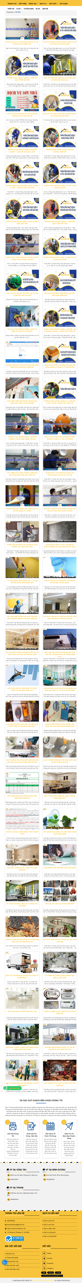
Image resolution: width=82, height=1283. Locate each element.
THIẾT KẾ (11, 9)
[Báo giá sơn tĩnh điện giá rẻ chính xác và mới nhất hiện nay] (59, 64)
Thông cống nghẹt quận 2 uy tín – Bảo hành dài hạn (60, 187)
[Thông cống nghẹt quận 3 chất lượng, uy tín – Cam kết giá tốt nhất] (22, 172)
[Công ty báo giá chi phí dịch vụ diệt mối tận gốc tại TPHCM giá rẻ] (22, 926)
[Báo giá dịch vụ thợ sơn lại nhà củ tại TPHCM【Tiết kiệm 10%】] (22, 28)
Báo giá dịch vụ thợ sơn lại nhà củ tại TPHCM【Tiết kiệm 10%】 (22, 43)
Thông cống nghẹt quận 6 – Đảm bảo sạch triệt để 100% (59, 222)
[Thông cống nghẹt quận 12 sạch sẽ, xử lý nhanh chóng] (59, 244)
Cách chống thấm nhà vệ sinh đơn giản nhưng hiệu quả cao (59, 761)
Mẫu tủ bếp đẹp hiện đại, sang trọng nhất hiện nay (59, 797)
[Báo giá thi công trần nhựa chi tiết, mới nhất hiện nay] (59, 280)
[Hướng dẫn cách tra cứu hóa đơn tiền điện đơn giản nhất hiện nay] (22, 352)
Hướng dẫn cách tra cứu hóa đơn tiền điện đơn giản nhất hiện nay (22, 366)
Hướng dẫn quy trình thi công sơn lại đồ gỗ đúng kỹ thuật (22, 510)
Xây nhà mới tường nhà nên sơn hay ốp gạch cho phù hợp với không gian (22, 653)
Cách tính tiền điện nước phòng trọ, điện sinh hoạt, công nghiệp (22, 402)
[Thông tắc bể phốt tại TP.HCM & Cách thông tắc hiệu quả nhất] (22, 531)
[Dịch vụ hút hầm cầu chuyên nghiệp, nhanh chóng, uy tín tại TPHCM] (59, 423)
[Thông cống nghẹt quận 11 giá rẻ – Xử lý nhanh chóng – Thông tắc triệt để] (59, 316)
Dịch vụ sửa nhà (49, 1221)
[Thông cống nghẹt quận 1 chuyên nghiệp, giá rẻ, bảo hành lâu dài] (22, 423)
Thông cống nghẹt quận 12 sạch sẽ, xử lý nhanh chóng (59, 258)
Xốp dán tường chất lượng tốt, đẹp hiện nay (22, 869)
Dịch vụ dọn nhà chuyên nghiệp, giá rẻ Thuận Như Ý (22, 1084)
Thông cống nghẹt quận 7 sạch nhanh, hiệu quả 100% (22, 222)
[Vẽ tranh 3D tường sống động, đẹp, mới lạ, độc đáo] (59, 962)
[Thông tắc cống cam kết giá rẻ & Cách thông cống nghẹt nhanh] (22, 244)
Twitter (49, 1253)
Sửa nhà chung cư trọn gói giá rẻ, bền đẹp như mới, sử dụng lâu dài (59, 617)
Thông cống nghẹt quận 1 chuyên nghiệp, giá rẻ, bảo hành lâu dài (22, 438)
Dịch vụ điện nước (49, 1228)
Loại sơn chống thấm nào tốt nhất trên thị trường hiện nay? (22, 689)
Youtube (49, 1258)
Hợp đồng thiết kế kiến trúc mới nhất (60, 868)
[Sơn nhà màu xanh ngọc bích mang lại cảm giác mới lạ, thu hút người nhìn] (59, 675)
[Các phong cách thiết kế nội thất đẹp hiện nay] (59, 1070)
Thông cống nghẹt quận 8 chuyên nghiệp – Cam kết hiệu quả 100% (22, 151)
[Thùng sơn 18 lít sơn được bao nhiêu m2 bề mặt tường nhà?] (59, 567)
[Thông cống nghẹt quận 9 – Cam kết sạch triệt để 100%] (22, 64)
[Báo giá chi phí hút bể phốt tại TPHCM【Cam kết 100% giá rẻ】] (22, 280)
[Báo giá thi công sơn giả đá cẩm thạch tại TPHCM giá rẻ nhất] (59, 100)
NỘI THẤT (53, 3)
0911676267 (14, 1179)
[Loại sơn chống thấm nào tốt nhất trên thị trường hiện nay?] (22, 675)
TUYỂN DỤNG (29, 9)
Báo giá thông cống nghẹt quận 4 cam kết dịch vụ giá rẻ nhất (59, 43)
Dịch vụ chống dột (49, 1232)
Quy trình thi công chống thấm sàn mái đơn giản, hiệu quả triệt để (22, 474)
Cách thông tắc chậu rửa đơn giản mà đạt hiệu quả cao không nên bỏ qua (22, 761)
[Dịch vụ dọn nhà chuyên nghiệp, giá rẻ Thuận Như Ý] (22, 1070)
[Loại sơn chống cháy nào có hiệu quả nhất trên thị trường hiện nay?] (22, 711)
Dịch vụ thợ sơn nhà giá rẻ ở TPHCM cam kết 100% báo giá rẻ (22, 115)
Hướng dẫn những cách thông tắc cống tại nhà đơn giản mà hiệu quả (59, 725)
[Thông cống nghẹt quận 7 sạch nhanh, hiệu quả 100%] (22, 208)
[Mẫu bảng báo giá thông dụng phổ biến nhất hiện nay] (22, 782)
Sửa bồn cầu (10, 1254)
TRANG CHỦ (12, 3)
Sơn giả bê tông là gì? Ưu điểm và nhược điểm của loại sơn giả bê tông (60, 546)
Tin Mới (58, 1272)
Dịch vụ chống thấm (50, 1236)
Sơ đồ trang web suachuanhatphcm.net (52, 1276)
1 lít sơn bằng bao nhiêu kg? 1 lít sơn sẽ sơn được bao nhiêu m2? (22, 582)
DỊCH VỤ (43, 3)
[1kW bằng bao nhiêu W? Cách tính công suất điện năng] (59, 818)
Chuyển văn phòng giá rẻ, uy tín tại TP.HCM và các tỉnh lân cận (60, 1048)
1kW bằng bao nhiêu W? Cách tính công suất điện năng (59, 833)
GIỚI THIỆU (23, 3)
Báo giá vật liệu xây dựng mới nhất (60, 904)
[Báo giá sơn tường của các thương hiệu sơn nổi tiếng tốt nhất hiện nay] (22, 603)
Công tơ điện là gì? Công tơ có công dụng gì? (60, 1012)
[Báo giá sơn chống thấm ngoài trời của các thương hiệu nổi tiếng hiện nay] (59, 639)
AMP (44, 1272)
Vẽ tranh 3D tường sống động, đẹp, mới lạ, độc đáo (60, 976)
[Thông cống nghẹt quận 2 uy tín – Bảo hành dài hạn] (59, 172)
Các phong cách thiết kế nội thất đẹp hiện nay (60, 1084)
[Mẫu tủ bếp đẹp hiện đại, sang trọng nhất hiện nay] (59, 782)
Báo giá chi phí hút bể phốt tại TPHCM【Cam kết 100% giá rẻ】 (22, 294)
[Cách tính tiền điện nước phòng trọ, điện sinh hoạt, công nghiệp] (22, 388)
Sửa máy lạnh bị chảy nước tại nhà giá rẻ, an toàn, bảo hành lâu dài (60, 510)
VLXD (18, 9)
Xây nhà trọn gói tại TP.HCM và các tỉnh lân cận (59, 940)
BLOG (38, 9)
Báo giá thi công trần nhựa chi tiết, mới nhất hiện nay (59, 294)
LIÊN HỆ (45, 9)
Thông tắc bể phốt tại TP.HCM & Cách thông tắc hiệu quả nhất (22, 546)
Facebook (50, 1263)
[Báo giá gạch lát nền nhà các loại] (22, 998)
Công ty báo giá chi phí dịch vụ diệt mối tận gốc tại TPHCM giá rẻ (22, 940)
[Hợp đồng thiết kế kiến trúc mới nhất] (59, 854)
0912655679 (50, 1179)
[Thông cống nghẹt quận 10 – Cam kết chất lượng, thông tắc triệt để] (59, 388)
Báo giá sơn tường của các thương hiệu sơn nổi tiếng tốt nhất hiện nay (22, 617)
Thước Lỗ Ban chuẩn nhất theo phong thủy (22, 833)
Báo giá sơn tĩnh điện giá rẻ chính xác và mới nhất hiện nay (60, 79)
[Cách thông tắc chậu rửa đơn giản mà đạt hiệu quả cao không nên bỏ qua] (22, 747)
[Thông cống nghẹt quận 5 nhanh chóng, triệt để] (59, 136)
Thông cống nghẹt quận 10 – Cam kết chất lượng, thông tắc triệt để (60, 402)
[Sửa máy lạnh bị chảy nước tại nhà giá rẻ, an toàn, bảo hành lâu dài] (59, 495)
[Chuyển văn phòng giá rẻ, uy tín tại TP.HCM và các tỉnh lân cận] (59, 1034)
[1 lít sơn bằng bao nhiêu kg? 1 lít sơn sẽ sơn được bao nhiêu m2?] (22, 567)
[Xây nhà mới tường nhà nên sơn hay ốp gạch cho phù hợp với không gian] (22, 639)
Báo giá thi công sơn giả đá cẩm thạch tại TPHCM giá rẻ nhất (59, 115)
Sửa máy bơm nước (12, 1265)
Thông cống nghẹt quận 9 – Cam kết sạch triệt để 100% (22, 79)
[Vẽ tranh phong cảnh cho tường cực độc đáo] (22, 890)
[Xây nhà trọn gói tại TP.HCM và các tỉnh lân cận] (59, 926)
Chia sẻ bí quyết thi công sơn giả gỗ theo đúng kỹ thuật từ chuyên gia (59, 366)
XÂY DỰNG (64, 3)
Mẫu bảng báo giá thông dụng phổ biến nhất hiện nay (22, 797)
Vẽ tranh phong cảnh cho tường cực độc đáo (22, 905)
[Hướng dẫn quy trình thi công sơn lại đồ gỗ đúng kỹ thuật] (22, 495)
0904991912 (14, 1199)
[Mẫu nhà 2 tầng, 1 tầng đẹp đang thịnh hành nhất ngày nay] (22, 1034)
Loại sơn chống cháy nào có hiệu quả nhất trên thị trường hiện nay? (22, 725)
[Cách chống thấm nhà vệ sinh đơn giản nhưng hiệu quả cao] (59, 747)
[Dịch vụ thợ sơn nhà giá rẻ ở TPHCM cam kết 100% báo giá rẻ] (22, 100)
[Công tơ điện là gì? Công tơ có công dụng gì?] (59, 998)
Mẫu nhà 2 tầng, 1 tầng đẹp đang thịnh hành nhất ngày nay (22, 1048)
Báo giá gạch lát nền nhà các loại (22, 1011)
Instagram (50, 1268)
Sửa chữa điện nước (12, 1269)
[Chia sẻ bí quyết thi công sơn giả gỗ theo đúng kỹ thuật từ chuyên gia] (59, 352)
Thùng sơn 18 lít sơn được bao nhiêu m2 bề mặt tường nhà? (59, 582)
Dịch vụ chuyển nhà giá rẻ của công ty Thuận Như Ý (22, 976)
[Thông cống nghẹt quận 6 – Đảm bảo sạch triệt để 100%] (59, 208)
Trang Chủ (10, 12)
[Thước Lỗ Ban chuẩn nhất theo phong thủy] (22, 818)
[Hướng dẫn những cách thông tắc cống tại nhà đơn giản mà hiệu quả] (59, 711)
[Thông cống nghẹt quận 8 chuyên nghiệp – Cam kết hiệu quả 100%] (22, 136)
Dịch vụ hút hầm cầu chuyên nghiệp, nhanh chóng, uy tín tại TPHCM (59, 438)
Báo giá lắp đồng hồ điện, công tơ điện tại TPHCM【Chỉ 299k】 (22, 330)
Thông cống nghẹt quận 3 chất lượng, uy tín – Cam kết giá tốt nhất (22, 187)
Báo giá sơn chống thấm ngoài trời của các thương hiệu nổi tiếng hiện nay (60, 654)
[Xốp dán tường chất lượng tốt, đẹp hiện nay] (22, 854)
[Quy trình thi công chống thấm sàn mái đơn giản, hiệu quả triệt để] (22, 459)
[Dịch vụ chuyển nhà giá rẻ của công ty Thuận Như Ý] (22, 962)
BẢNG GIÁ (33, 3)
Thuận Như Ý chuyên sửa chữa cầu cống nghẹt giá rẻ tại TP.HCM (59, 474)
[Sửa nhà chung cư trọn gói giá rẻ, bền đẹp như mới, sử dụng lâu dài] (59, 603)
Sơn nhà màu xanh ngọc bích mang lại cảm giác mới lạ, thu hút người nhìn (60, 689)
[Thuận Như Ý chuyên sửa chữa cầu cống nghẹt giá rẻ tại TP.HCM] (59, 459)
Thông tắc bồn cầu (12, 1261)
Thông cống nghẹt (12, 1257)
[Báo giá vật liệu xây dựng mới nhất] (59, 890)
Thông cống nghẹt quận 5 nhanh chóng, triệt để (60, 151)
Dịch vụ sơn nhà (49, 1225)
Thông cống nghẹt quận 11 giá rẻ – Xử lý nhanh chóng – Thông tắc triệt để (60, 330)
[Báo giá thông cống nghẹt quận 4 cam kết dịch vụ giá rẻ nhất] (59, 28)
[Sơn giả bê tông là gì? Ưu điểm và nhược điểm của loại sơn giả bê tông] (59, 531)
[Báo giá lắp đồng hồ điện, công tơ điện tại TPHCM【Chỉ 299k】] (22, 316)
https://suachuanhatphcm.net (43, 1280)
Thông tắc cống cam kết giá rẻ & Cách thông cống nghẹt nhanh (22, 258)
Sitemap (51, 1272)
